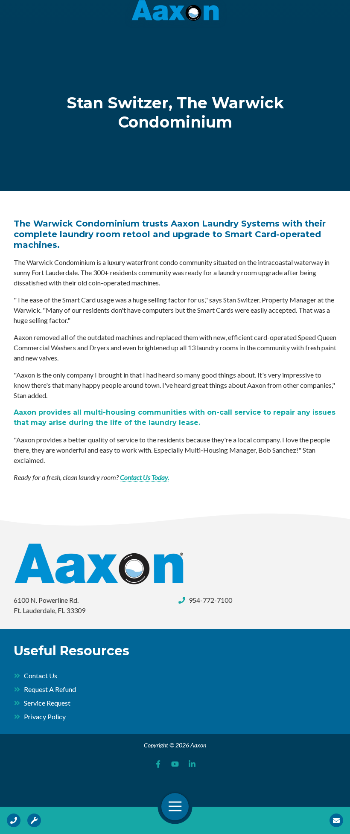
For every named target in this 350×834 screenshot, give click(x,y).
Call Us (13, 820)
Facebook (157, 764)
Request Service (34, 820)
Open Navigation (175, 806)
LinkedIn (192, 764)
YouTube (175, 764)
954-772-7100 (210, 600)
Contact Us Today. (144, 477)
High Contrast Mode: (39, 33)
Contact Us (336, 820)
